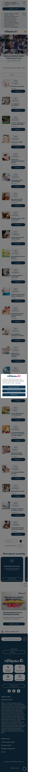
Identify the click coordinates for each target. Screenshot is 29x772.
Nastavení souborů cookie (14, 387)
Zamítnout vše (14, 394)
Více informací (18, 383)
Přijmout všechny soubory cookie (14, 390)
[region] (14, 386)
